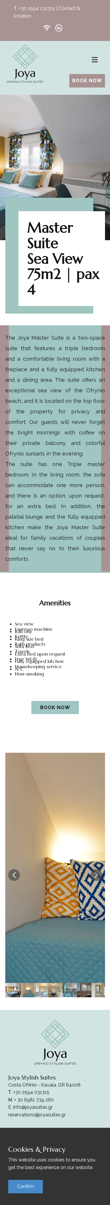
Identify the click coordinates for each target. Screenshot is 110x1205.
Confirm (25, 1186)
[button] (14, 875)
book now (87, 80)
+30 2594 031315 (37, 8)
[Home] (25, 63)
